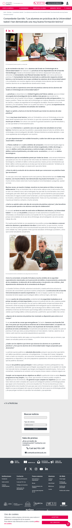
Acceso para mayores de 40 (37, 491)
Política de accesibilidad (62, 482)
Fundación (4, 479)
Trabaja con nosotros (22, 485)
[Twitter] (13, 31)
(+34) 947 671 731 (21, 482)
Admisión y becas (55, 8)
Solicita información (54, 3)
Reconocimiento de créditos (37, 487)
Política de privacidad (62, 487)
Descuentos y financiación (35, 479)
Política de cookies (64, 490)
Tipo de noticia (29, 422)
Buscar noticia (31, 414)
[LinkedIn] (9, 31)
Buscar (68, 8)
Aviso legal (62, 479)
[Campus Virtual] (67, 3)
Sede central (5, 482)
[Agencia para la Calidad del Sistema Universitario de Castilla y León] (51, 504)
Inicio (5, 12)
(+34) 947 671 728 (37, 448)
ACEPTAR (55, 517)
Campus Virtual (50, 479)
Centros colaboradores (5, 485)
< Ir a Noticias (11, 403)
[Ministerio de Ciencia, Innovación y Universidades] (13, 504)
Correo (50, 489)
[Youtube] (41, 469)
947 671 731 (40, 3)
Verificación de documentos (20, 488)
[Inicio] (15, 3)
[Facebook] (7, 31)
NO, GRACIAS (55, 522)
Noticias (9, 12)
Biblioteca (51, 486)
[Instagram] (36, 469)
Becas (33, 483)
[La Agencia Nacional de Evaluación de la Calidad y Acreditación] (38, 504)
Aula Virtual (51, 483)
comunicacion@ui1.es (36, 453)
